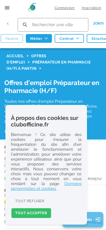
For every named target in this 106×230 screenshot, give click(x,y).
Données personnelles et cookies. (46, 186)
